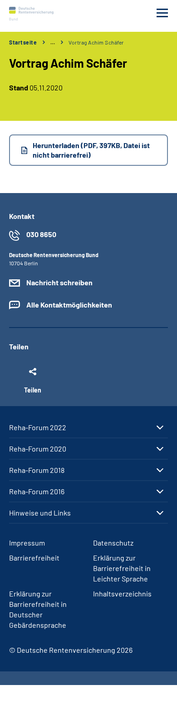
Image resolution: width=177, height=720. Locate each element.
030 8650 (41, 234)
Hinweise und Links (40, 512)
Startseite (23, 42)
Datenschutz (113, 542)
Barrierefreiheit (34, 557)
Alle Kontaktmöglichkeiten (69, 304)
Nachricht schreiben (59, 282)
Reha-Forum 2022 (37, 427)
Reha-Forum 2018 (36, 470)
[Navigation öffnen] (162, 13)
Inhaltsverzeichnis (122, 593)
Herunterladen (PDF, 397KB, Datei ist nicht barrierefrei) (91, 150)
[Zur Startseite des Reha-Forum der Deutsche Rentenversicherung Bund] (31, 13)
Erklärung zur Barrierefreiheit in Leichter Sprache (122, 568)
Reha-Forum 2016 (36, 491)
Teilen (32, 389)
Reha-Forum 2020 (37, 448)
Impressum (27, 542)
